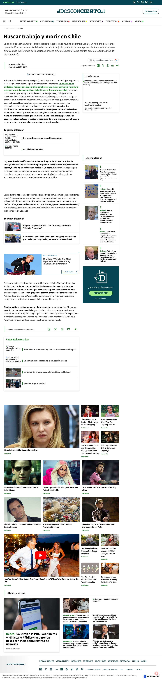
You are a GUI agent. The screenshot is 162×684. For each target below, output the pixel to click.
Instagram (51, 669)
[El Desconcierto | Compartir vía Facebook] (98, 65)
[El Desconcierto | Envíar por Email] (112, 65)
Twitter (46, 669)
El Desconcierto (9, 28)
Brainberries (50, 256)
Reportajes (95, 21)
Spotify (67, 669)
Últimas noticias (46, 661)
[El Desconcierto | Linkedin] (151, 2)
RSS (122, 669)
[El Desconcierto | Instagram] (142, 2)
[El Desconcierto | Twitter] (138, 2)
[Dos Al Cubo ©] (152, 678)
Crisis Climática (21, 2)
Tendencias (62, 21)
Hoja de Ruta (78, 21)
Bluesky (82, 669)
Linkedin (61, 669)
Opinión (126, 21)
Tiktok (72, 669)
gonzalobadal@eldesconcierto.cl (76, 678)
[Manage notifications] (156, 673)
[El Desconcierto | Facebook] (134, 2)
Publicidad (129, 669)
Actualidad (46, 21)
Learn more (68, 272)
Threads (77, 669)
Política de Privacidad (93, 669)
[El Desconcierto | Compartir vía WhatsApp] (107, 65)
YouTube (56, 669)
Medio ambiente (28, 21)
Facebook (40, 669)
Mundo (138, 21)
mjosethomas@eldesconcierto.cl (31, 678)
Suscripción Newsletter (110, 669)
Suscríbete (101, 293)
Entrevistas (111, 21)
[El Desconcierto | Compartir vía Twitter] (103, 65)
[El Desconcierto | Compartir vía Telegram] (117, 65)
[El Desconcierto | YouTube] (146, 2)
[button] (151, 11)
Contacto (139, 669)
